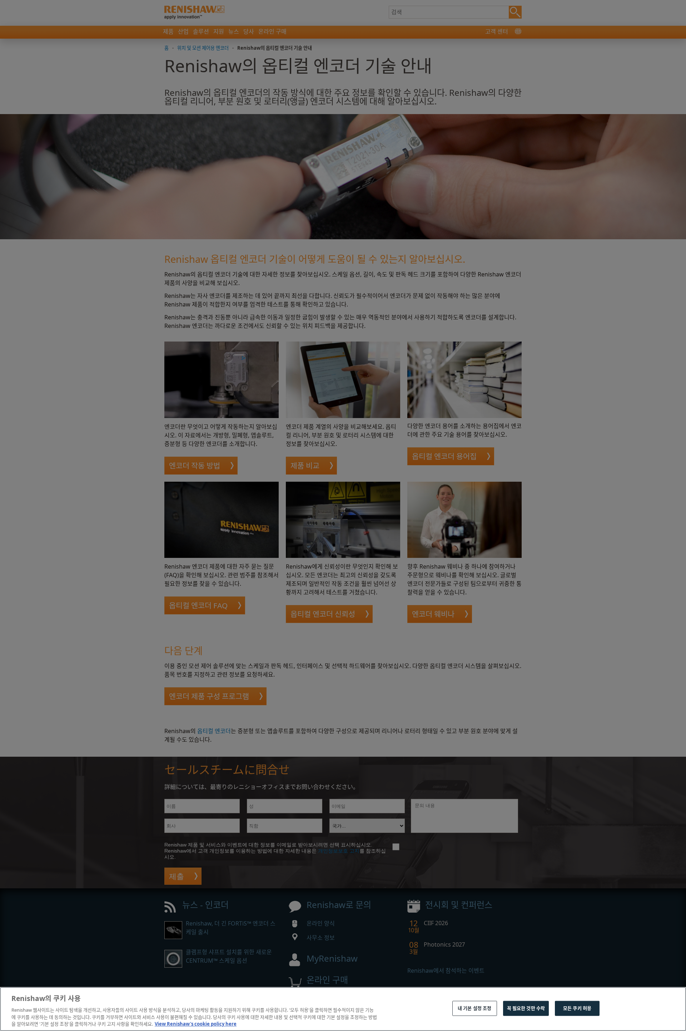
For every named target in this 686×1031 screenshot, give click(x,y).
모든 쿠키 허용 (577, 1008)
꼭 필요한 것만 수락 (526, 1008)
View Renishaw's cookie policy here (196, 1023)
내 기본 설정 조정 (474, 1008)
